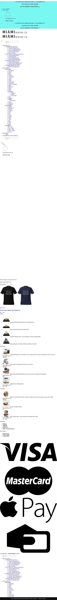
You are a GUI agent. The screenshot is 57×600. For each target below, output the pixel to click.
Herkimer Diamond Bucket (14, 577)
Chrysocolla (11, 590)
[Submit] (6, 43)
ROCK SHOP (6, 581)
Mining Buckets (6, 45)
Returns (5, 423)
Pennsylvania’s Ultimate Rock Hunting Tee (10, 310)
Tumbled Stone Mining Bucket (15, 576)
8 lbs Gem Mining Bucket (14, 50)
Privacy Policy (6, 434)
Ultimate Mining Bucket (13, 48)
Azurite (10, 585)
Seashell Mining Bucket (13, 571)
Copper (10, 591)
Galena (9, 592)
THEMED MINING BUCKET (13, 578)
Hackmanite (11, 596)
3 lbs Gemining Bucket (13, 51)
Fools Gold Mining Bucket (14, 572)
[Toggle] (9, 581)
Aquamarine (11, 583)
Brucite (10, 587)
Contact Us (5, 427)
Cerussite (10, 588)
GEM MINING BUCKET (11, 46)
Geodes (10, 593)
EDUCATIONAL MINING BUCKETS (14, 567)
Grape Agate (11, 595)
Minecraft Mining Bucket (13, 580)
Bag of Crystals (11, 53)
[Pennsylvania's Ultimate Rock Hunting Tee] (17, 305)
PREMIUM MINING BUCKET (13, 573)
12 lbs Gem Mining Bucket (14, 49)
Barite (9, 586)
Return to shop (9, 20)
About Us (5, 426)
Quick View (2, 307)
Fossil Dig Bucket (12, 570)
